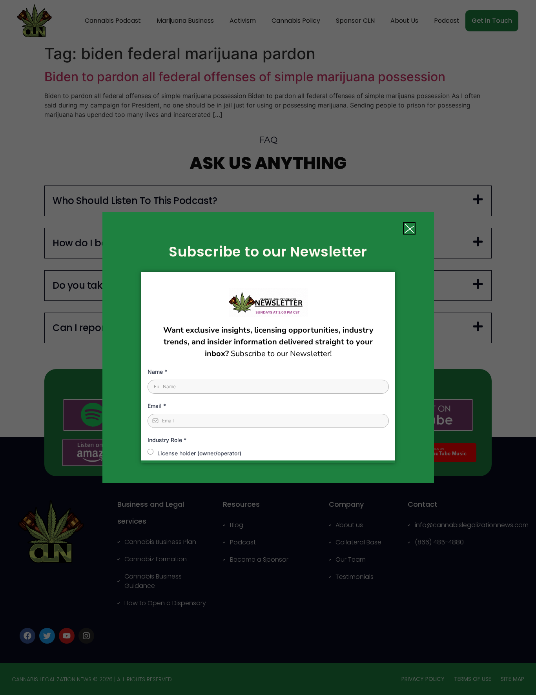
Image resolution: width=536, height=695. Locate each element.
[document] (268, 347)
